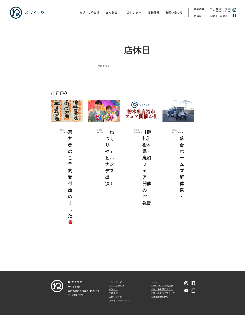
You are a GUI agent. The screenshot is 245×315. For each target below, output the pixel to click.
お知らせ (111, 12)
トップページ (115, 281)
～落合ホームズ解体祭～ (182, 164)
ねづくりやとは (89, 12)
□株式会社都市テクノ (162, 289)
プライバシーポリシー (120, 300)
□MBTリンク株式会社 (162, 285)
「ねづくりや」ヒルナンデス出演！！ (111, 158)
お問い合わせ (174, 12)
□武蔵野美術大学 (159, 296)
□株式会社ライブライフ (163, 293)
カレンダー (134, 12)
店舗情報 (153, 12)
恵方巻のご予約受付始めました (70, 174)
